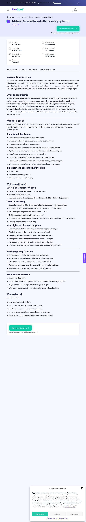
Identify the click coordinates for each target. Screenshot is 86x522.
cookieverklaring (70, 507)
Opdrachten (28, 17)
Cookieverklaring (52, 518)
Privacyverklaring (63, 518)
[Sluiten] (78, 3)
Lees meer (57, 3)
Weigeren (57, 514)
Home (19, 17)
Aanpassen (75, 514)
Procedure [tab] (33, 69)
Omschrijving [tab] (12, 69)
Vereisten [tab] (23, 69)
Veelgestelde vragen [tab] (47, 69)
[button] (82, 488)
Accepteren (40, 514)
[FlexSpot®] (18, 9)
